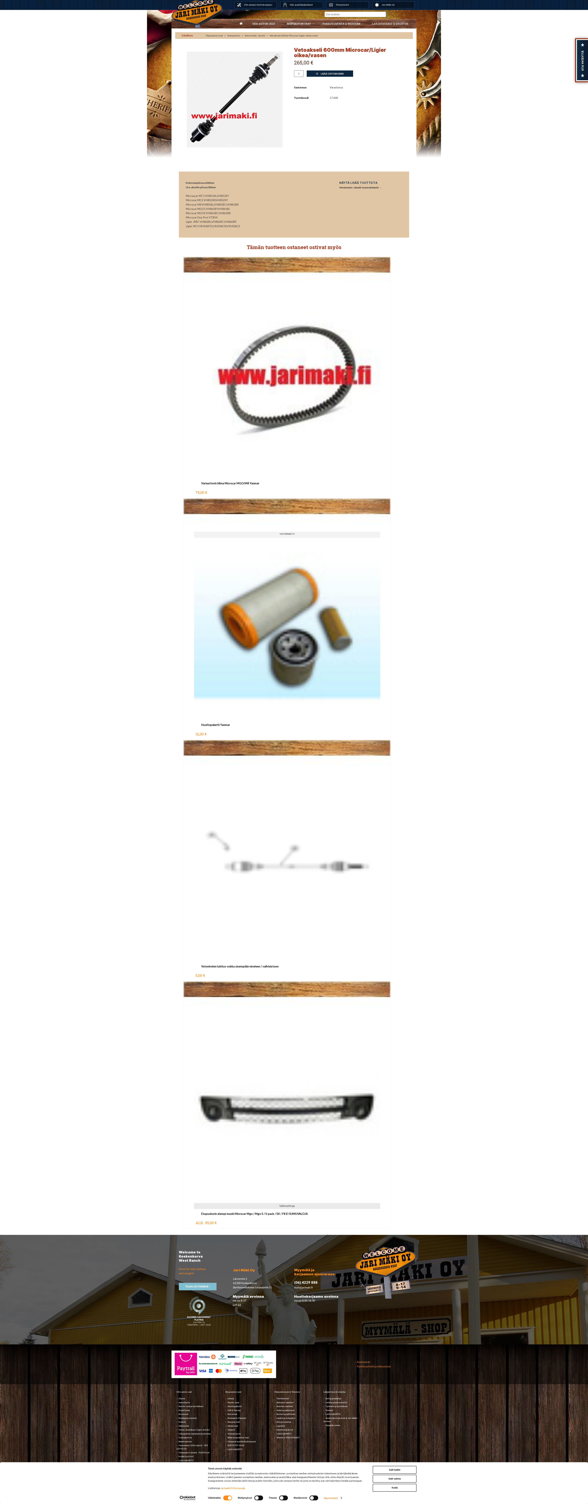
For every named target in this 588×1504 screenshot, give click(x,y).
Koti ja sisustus (284, 1422)
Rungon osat (234, 1422)
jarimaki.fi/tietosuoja (233, 1488)
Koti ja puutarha (333, 1398)
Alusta (182, 1398)
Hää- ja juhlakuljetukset (301, 4)
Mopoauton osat (299, 23)
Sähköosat (184, 1426)
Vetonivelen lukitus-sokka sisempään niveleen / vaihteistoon (240, 966)
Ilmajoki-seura (333, 1425)
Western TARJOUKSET (288, 1437)
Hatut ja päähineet (286, 1410)
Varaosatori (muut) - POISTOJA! (194, 1452)
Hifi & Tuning (234, 1410)
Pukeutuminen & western (341, 23)
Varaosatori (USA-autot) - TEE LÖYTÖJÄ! (192, 1447)
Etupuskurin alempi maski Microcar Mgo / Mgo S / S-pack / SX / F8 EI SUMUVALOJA (254, 1213)
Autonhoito (184, 1402)
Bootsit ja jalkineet (286, 1414)
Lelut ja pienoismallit (336, 1402)
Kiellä (395, 1487)
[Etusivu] (241, 24)
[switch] (258, 1497)
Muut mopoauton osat (238, 1437)
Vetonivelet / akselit (255, 35)
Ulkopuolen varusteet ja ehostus (195, 1433)
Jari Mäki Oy (388, 4)
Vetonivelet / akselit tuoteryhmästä (359, 187)
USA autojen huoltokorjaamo (258, 4)
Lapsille (281, 1426)
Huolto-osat (233, 1402)
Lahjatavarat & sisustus (390, 23)
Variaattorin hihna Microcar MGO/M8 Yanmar (230, 483)
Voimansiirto (233, 35)
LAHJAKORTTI (186, 1460)
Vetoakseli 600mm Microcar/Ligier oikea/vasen (294, 35)
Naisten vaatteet (285, 1406)
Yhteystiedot (342, 4)
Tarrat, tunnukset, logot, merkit (194, 1429)
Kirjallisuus (184, 1410)
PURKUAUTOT (186, 1456)
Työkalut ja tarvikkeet (337, 1406)
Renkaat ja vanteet (188, 1418)
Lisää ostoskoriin (332, 73)
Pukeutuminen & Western (287, 1391)
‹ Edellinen (187, 35)
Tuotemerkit (283, 1398)
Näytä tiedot (331, 1498)
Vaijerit (231, 1429)
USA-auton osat (263, 23)
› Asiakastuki (362, 1362)
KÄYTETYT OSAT (236, 1445)
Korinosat (183, 1414)
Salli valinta (394, 1479)
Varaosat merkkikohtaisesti (242, 1441)
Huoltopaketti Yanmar (215, 724)
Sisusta (182, 1422)
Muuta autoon (185, 1441)
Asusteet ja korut (285, 1429)
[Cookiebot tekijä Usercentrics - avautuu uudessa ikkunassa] (187, 1498)
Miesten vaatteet (285, 1402)
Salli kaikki (394, 1469)
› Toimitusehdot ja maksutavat (373, 1366)
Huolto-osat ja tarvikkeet (191, 1406)
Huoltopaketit (235, 1406)
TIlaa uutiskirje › (197, 1286)
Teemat (329, 1410)
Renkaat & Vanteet (237, 1418)
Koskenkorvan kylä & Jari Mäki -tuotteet (340, 1420)
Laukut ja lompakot (286, 1418)
